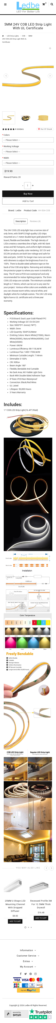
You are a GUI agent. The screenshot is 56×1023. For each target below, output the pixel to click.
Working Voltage (11, 146)
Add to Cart (28, 201)
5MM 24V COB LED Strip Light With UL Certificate (17, 39)
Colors (7, 135)
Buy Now (28, 193)
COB (23, 36)
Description (21, 221)
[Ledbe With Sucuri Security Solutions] (16, 1013)
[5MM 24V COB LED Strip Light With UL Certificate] (28, 76)
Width (6, 158)
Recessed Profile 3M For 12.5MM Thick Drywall (41, 904)
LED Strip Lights (13, 36)
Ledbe (18, 210)
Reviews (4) (35, 221)
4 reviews (19, 129)
